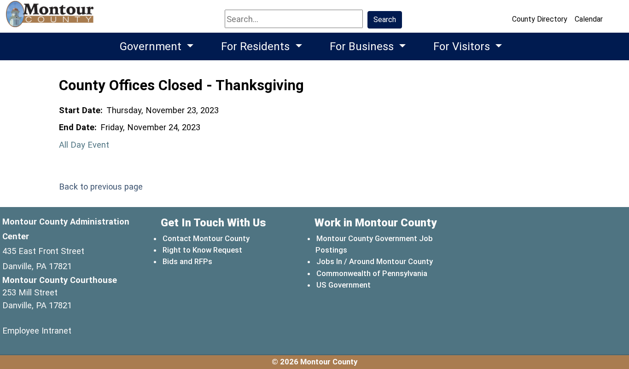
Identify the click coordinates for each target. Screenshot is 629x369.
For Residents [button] (256, 46)
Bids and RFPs (187, 261)
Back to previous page (101, 186)
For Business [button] (363, 46)
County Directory (539, 19)
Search (384, 19)
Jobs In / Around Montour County (374, 261)
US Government (344, 284)
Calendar (589, 19)
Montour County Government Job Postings (374, 244)
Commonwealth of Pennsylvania (372, 273)
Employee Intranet (36, 330)
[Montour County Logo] (51, 18)
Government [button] (152, 46)
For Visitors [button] (463, 46)
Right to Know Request (202, 249)
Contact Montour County (206, 238)
